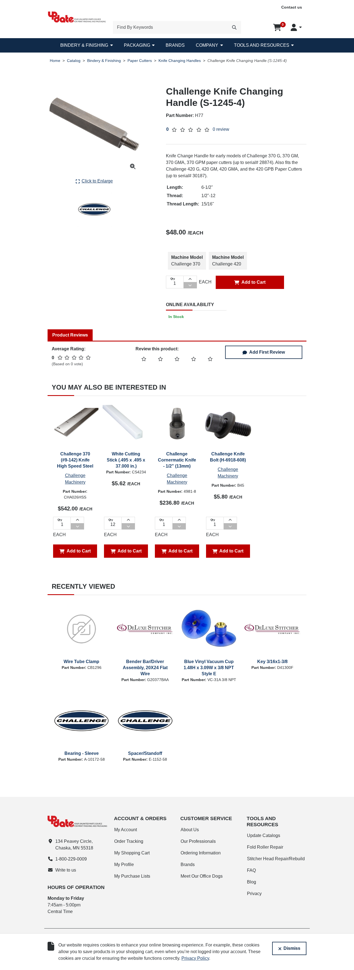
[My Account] (296, 27)
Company (207, 45)
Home (55, 61)
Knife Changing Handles (179, 61)
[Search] (234, 27)
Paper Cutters (139, 61)
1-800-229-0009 (71, 859)
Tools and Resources (261, 45)
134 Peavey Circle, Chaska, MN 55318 (74, 844)
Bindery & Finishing (84, 45)
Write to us (65, 870)
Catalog (73, 61)
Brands (175, 45)
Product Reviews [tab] (70, 335)
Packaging (137, 45)
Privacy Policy (195, 958)
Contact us (291, 7)
